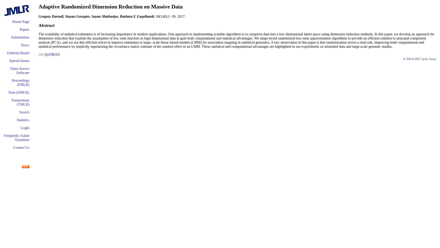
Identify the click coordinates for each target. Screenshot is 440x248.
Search (24, 112)
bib (56, 54)
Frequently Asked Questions (16, 138)
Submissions (20, 37)
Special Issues (19, 61)
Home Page (20, 22)
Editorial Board (18, 53)
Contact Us (21, 147)
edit (425, 59)
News (25, 45)
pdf (49, 54)
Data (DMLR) (18, 92)
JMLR (410, 59)
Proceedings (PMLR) (20, 83)
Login (25, 128)
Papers (24, 29)
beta (432, 59)
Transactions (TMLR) (20, 102)
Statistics (23, 120)
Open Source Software (19, 71)
